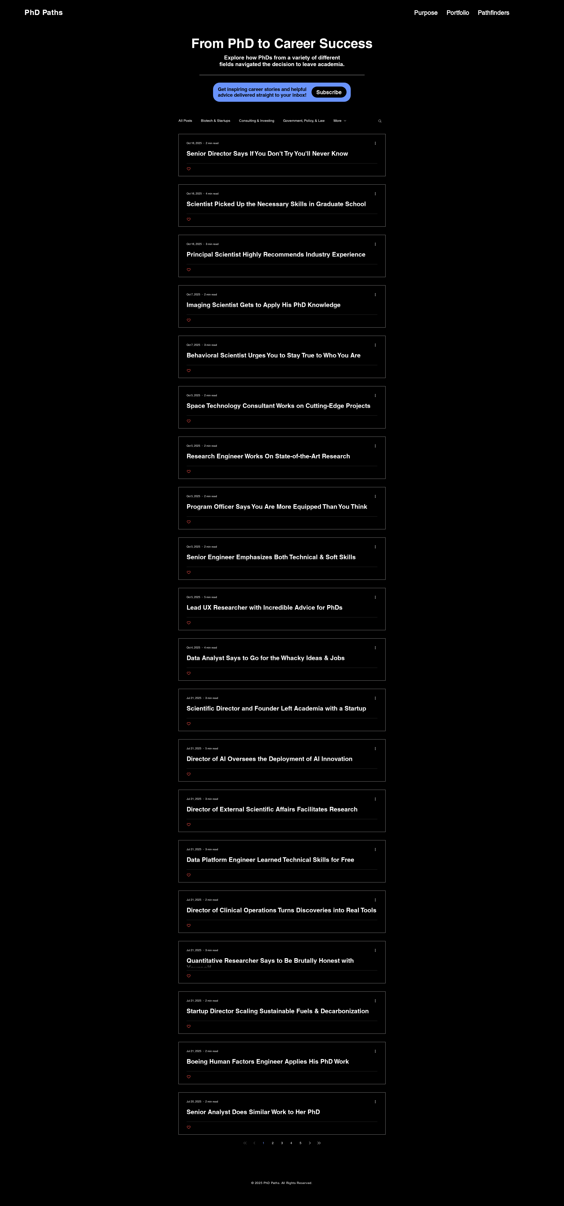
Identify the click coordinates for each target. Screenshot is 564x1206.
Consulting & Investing (256, 121)
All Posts (185, 121)
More (337, 121)
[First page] (245, 1143)
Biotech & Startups (215, 121)
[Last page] (319, 1143)
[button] (380, 121)
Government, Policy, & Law (304, 121)
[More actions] (376, 143)
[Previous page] (254, 1143)
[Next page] (310, 1143)
